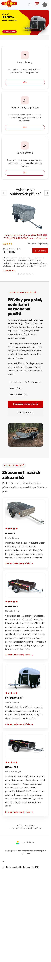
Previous (4, 192)
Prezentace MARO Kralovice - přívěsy (26, 828)
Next (47, 192)
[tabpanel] (25, 235)
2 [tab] (21, 274)
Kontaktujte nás (25, 412)
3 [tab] (24, 274)
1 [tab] (18, 274)
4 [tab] (27, 274)
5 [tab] (30, 274)
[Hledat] (30, 4)
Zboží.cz (19, 825)
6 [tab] (32, 274)
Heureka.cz (29, 825)
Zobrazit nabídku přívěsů (25, 404)
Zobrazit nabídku (9, 31)
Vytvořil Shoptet (28, 842)
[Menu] (44, 4)
